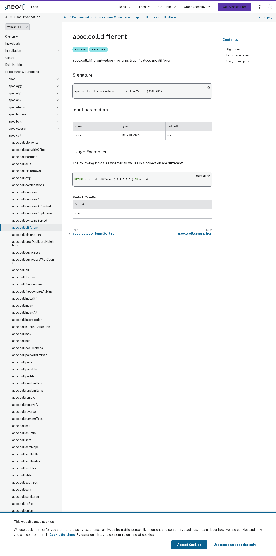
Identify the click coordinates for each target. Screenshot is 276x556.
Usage (9, 58)
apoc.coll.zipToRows (26, 171)
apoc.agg (15, 86)
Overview (11, 36)
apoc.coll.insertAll (24, 312)
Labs (34, 7)
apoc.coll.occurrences (27, 348)
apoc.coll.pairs (22, 362)
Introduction (13, 43)
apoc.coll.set (21, 426)
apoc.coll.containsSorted (29, 220)
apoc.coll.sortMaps (25, 447)
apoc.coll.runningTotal (28, 419)
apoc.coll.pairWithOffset (29, 149)
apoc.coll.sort (21, 440)
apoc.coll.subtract (25, 482)
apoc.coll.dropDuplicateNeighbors (33, 243)
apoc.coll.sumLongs (26, 496)
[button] (259, 7)
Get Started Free (235, 7)
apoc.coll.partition (24, 157)
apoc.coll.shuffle (24, 433)
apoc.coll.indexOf (24, 298)
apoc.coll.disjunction (26, 234)
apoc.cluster (17, 128)
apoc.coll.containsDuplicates (32, 213)
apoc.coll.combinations (28, 185)
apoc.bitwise (17, 114)
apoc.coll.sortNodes (26, 461)
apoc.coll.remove (24, 397)
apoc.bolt (15, 121)
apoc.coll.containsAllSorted (31, 206)
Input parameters (238, 55)
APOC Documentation (78, 17)
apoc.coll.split (21, 164)
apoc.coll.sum (21, 489)
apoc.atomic (17, 107)
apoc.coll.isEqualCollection (31, 327)
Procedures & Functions (22, 72)
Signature (233, 49)
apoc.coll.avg (21, 178)
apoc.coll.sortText (25, 468)
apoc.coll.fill (20, 270)
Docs (122, 7)
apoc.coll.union (22, 511)
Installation (13, 50)
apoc (12, 79)
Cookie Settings (62, 534)
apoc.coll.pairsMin (24, 369)
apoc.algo (15, 93)
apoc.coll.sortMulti (25, 454)
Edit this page (265, 17)
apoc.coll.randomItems (28, 390)
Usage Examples (237, 61)
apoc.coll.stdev (22, 475)
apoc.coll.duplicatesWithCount (33, 261)
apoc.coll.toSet (22, 504)
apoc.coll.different (25, 227)
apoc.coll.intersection (27, 319)
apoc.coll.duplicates (26, 252)
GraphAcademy (194, 7)
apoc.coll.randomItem (27, 383)
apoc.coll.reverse (24, 411)
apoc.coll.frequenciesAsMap (32, 291)
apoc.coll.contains (25, 192)
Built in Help (13, 65)
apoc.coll (15, 135)
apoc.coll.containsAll (26, 199)
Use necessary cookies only (235, 545)
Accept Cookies (189, 545)
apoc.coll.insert (22, 305)
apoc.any (15, 100)
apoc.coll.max (21, 334)
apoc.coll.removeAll (25, 404)
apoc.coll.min (21, 341)
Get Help (164, 7)
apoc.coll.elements (25, 142)
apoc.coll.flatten (23, 277)
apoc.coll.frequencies (27, 284)
